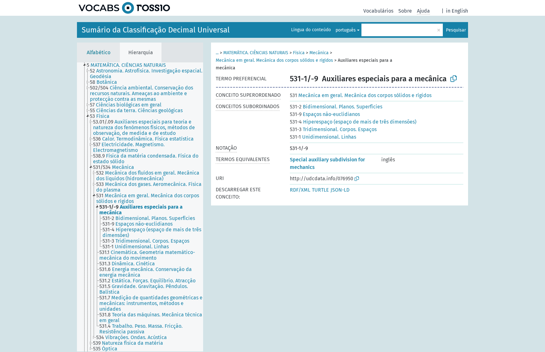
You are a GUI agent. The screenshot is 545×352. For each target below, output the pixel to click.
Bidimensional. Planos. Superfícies (336, 107)
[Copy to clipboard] (453, 79)
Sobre (405, 11)
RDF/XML (300, 190)
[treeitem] (129, 65)
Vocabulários (378, 11)
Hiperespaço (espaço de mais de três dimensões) (353, 122)
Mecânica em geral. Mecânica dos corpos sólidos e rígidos (274, 60)
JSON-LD (340, 190)
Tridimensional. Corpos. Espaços (333, 129)
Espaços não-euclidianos (325, 114)
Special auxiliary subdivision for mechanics (327, 163)
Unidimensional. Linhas (323, 137)
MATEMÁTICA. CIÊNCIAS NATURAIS (255, 52)
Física (299, 52)
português (346, 30)
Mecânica (319, 52)
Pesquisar (456, 30)
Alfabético (98, 52)
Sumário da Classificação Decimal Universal (156, 30)
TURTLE (320, 190)
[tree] (140, 206)
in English (457, 11)
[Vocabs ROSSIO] (124, 8)
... (217, 52)
